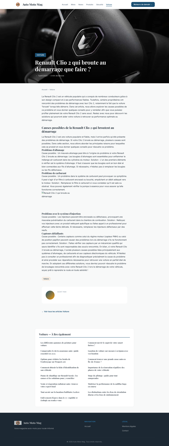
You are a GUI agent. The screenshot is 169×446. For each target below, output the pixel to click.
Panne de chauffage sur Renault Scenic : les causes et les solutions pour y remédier (59, 376)
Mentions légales (129, 426)
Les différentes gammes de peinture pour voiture (58, 344)
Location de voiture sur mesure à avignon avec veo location (108, 352)
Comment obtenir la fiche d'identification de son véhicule (60, 368)
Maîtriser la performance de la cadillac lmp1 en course (107, 385)
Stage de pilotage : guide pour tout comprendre (102, 376)
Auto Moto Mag (33, 4)
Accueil (65, 4)
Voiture (109, 4)
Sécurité (99, 4)
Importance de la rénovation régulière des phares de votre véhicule (106, 368)
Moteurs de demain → (143, 4)
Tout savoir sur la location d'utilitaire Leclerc (60, 392)
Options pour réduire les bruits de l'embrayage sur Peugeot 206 (55, 360)
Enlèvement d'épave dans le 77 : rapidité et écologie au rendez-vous (59, 399)
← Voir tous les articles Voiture (55, 311)
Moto (73, 4)
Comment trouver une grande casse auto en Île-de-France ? (107, 360)
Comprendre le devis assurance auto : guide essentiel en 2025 (60, 352)
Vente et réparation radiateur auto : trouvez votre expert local (59, 385)
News (80, 4)
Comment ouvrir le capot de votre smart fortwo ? (105, 344)
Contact (125, 431)
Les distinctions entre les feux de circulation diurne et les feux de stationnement (107, 393)
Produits (89, 4)
